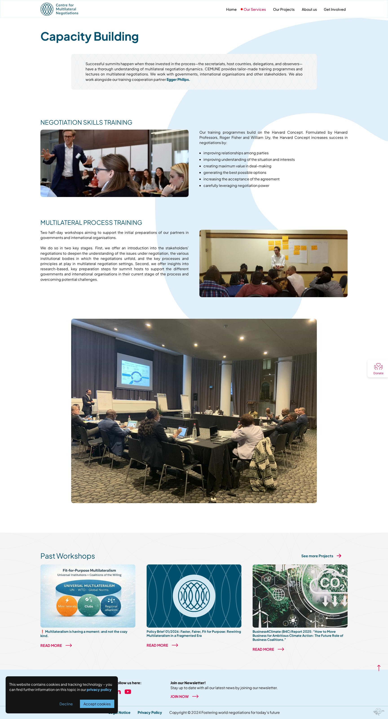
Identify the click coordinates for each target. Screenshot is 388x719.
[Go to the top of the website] (378, 668)
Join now (179, 696)
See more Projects (317, 555)
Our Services (255, 9)
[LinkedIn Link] (118, 693)
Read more (51, 645)
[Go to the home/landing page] (74, 9)
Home (231, 9)
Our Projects (284, 9)
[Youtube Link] (127, 693)
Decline (66, 703)
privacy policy (99, 689)
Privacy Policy (150, 712)
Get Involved (335, 9)
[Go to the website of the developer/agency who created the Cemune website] (378, 711)
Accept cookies (97, 703)
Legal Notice (119, 712)
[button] (377, 368)
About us (309, 9)
